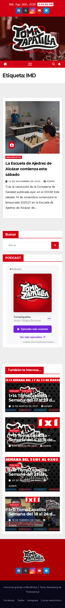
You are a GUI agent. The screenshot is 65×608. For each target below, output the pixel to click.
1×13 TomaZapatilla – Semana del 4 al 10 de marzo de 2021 (31, 440)
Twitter (21, 600)
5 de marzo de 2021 (25, 446)
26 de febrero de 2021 (26, 480)
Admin (51, 181)
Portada (27, 391)
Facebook (9, 600)
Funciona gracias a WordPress (21, 587)
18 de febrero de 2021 (26, 520)
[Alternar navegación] (30, 64)
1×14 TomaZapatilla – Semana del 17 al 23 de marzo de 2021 (31, 400)
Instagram (32, 600)
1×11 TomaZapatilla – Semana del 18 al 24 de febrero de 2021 (32, 514)
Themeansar (33, 591)
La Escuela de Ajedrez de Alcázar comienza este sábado (28, 169)
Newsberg (52, 587)
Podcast (14, 391)
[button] (53, 64)
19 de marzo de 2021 (25, 406)
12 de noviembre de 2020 (25, 181)
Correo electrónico (51, 600)
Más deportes (13, 157)
